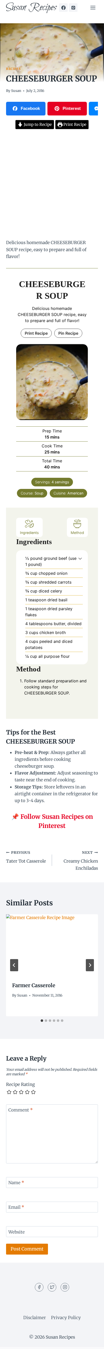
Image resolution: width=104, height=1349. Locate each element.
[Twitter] (52, 1287)
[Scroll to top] (91, 1341)
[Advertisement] (52, 185)
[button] (80, 558)
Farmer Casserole (33, 985)
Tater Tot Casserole (26, 857)
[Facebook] (63, 7)
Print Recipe (74, 124)
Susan (16, 91)
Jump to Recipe (37, 124)
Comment (20, 1110)
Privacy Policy (66, 1317)
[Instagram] (65, 1287)
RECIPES (13, 69)
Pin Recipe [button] (68, 333)
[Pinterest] (73, 7)
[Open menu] (93, 7)
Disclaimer (34, 1317)
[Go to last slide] (14, 965)
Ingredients (29, 532)
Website (16, 1232)
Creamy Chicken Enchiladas (81, 860)
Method (77, 532)
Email (16, 1207)
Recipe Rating (20, 1084)
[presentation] (52, 945)
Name (16, 1182)
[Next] (90, 965)
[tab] (42, 1020)
